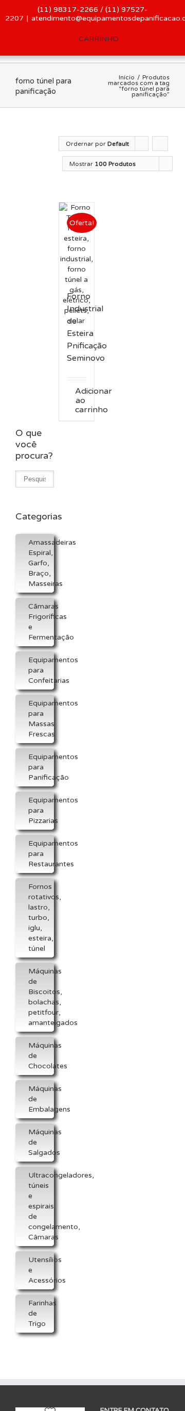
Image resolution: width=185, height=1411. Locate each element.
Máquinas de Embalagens (41, 1099)
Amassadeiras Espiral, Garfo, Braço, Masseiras (41, 563)
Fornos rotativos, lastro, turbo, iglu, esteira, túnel (41, 917)
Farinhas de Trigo (41, 1313)
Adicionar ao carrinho (80, 400)
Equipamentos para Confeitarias (41, 670)
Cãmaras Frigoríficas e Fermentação (41, 622)
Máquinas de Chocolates (41, 1055)
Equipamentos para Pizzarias (41, 810)
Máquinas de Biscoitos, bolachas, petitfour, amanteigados (41, 997)
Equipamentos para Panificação (41, 767)
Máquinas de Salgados (41, 1142)
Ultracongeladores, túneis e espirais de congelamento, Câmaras (41, 1206)
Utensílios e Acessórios (41, 1270)
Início (127, 77)
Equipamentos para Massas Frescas (41, 718)
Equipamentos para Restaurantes (41, 853)
